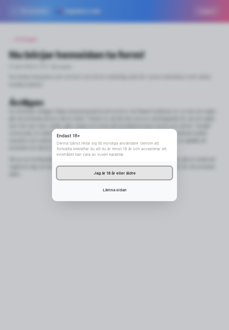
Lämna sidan (115, 189)
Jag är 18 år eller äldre (115, 173)
